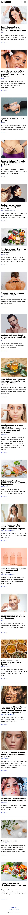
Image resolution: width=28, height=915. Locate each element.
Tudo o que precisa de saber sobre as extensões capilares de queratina (13, 755)
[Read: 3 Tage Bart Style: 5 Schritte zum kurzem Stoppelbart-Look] (14, 323)
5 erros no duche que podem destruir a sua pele (13, 294)
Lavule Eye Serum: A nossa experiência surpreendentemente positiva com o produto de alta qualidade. (13, 429)
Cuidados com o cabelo (10, 210)
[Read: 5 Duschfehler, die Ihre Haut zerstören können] (14, 281)
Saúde (7, 254)
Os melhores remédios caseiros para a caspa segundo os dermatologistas (13, 527)
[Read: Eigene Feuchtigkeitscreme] (14, 828)
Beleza (2, 78)
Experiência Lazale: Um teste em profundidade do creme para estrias (13, 163)
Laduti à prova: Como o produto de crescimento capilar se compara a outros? (13, 29)
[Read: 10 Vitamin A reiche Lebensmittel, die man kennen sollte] (14, 871)
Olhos (2, 434)
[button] (21, 2)
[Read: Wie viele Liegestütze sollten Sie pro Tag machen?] (14, 106)
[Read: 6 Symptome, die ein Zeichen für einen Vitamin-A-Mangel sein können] (14, 237)
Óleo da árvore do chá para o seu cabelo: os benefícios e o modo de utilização (13, 381)
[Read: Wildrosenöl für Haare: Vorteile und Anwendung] (14, 556)
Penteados (7, 758)
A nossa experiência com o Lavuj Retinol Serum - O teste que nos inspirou (13, 617)
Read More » (4, 43)
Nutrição (3, 254)
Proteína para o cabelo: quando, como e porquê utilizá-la (11, 207)
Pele (2, 166)
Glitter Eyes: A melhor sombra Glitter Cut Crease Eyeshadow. (14, 800)
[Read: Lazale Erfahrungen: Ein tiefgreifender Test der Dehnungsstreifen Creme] (14, 149)
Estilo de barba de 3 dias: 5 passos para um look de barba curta (13, 337)
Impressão (14, 907)
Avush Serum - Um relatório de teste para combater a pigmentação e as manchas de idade (13, 74)
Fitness (3, 122)
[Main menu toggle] (25, 2)
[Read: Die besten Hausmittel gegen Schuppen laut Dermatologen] (14, 512)
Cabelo (2, 32)
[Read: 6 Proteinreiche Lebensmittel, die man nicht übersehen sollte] (14, 648)
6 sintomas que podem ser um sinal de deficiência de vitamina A (13, 251)
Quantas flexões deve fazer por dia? (12, 120)
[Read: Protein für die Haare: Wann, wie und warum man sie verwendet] (14, 193)
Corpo (5, 296)
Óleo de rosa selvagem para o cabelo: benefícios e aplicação (13, 571)
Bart (2, 340)
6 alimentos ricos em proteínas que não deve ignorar (11, 663)
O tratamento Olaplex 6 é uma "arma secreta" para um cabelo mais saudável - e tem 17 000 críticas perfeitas (13, 710)
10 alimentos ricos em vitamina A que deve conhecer (14, 884)
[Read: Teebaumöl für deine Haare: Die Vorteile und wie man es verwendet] (14, 367)
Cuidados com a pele (8, 842)
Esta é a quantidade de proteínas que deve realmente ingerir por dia (14, 483)
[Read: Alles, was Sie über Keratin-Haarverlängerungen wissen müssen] (14, 740)
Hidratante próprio (9, 841)
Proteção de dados (14, 909)
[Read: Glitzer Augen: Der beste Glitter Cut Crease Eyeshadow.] (14, 786)
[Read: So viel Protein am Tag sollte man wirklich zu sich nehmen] (14, 468)
